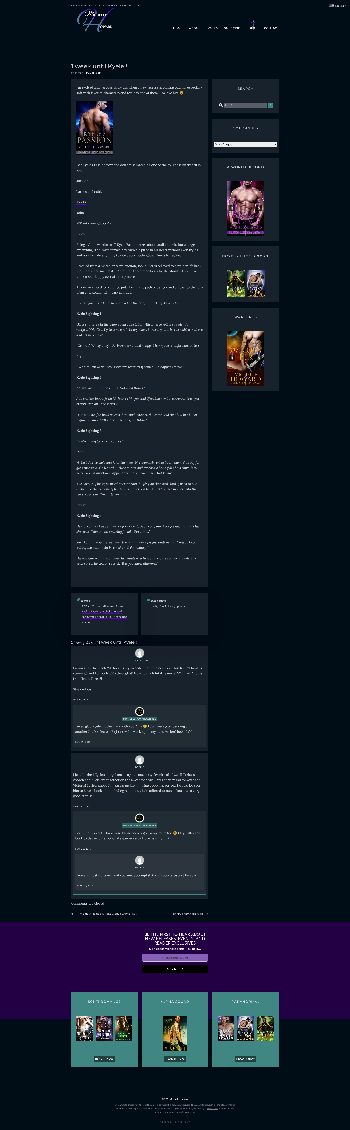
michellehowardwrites (139, 719)
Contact (271, 28)
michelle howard (112, 611)
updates (180, 606)
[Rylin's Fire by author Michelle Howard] (256, 283)
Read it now (104, 1059)
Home (178, 28)
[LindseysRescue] (246, 208)
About (194, 28)
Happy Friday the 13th (188, 914)
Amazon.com (212, 1108)
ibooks (81, 202)
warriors (87, 622)
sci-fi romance (118, 616)
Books (212, 28)
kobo (80, 213)
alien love (108, 606)
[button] (232, 208)
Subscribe (233, 28)
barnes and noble (89, 191)
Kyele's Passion (91, 611)
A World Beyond (92, 606)
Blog (253, 28)
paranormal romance (94, 616)
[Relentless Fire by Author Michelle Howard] (236, 283)
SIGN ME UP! (175, 969)
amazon (82, 181)
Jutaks (119, 606)
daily (154, 606)
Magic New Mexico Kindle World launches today (110, 914)
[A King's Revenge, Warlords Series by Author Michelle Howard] (246, 358)
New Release (166, 606)
